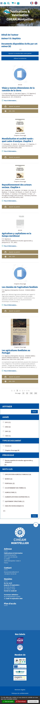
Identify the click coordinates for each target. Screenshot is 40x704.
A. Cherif (26, 192)
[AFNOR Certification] (20, 640)
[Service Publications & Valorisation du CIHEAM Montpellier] (7, 11)
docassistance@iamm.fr (11, 572)
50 (27, 393)
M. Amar (31, 190)
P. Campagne (6, 144)
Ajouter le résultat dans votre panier (20, 53)
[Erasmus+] (20, 666)
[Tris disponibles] (20, 49)
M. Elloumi (19, 192)
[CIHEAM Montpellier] (20, 536)
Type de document (11, 440)
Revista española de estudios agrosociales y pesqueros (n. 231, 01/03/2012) (17, 96)
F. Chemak (11, 192)
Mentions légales (20, 690)
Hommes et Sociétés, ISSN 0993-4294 (17, 146)
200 (36, 393)
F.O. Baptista (31, 93)
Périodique (8, 455)
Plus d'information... (10, 100)
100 (31, 393)
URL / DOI (12, 111)
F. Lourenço (13, 194)
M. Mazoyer (21, 144)
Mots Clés (7, 469)
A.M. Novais (5, 194)
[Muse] (20, 661)
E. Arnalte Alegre (7, 93)
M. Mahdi (24, 190)
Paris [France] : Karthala (16, 146)
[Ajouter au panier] (5, 106)
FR (31, 2)
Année (5, 417)
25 (23, 393)
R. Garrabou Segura (19, 93)
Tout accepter (8, 701)
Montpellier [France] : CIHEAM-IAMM (22, 290)
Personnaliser (33, 701)
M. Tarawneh (16, 190)
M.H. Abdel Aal (6, 190)
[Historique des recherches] (18, 3)
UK (35, 2)
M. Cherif (33, 192)
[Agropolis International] (20, 672)
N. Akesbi (14, 144)
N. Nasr (30, 194)
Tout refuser (21, 701)
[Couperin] (20, 678)
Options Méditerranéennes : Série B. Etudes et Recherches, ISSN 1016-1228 (16, 358)
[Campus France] (20, 647)
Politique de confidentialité (20, 693)
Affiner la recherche (20, 58)
